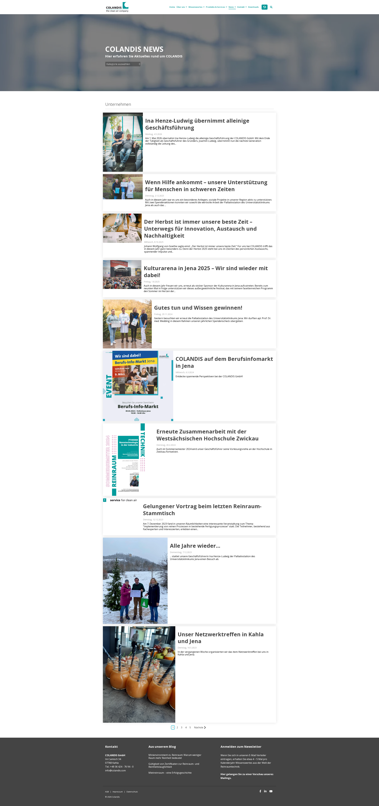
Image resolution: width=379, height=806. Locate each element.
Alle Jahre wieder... (195, 545)
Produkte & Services (215, 7)
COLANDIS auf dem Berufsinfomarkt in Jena (224, 362)
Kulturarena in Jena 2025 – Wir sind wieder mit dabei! (206, 272)
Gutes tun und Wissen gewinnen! (198, 307)
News (231, 7)
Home (172, 7)
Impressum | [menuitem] (119, 791)
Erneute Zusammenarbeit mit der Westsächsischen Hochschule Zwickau (207, 435)
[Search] (271, 7)
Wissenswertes (195, 7)
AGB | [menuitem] (108, 791)
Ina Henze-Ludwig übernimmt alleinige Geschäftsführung (197, 124)
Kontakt (241, 7)
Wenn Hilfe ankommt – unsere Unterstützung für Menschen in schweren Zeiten (206, 186)
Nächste (198, 727)
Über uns (180, 7)
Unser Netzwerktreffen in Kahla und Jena (221, 638)
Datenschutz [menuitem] (132, 791)
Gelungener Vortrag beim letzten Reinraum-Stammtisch (202, 510)
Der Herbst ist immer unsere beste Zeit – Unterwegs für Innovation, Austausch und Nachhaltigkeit (200, 228)
